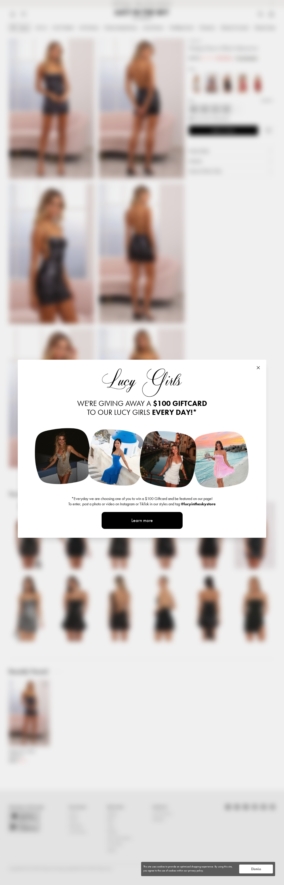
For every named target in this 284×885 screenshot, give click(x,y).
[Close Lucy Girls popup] (258, 367)
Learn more (142, 520)
